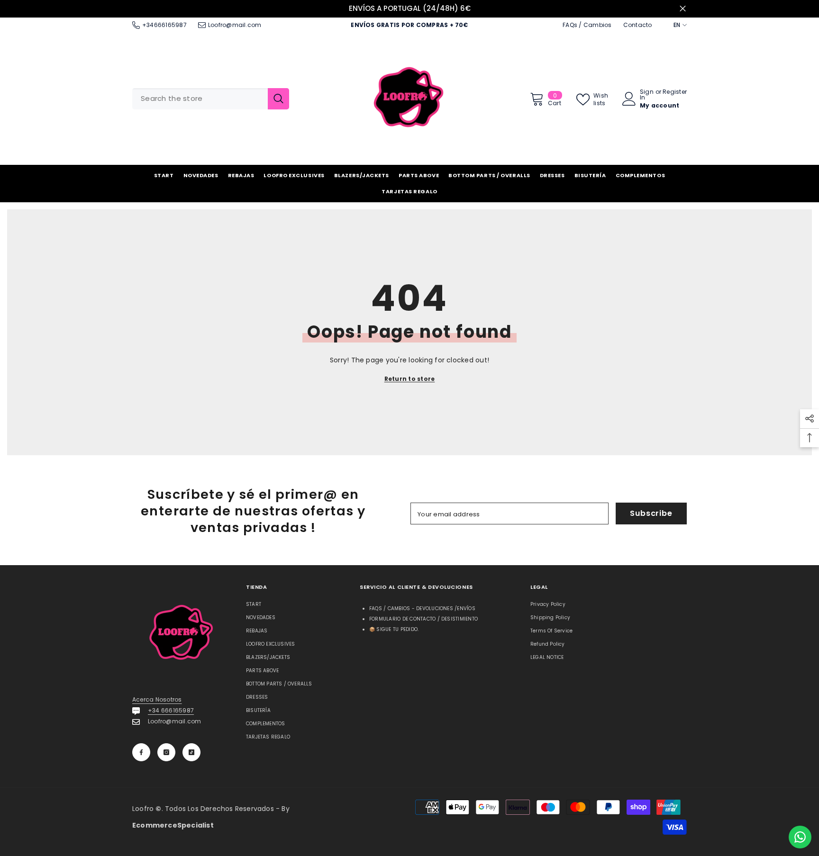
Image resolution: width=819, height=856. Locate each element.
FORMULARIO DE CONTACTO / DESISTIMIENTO (423, 618)
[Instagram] (166, 752)
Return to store (409, 379)
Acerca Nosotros (157, 699)
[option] (409, 9)
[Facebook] (141, 752)
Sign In (647, 94)
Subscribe (651, 513)
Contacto (637, 25)
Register (675, 92)
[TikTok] (191, 752)
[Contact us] (800, 837)
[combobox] (200, 98)
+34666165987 (164, 25)
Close (683, 9)
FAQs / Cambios (587, 25)
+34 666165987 (171, 710)
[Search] (210, 98)
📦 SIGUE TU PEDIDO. (394, 629)
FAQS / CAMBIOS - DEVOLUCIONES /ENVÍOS (422, 608)
